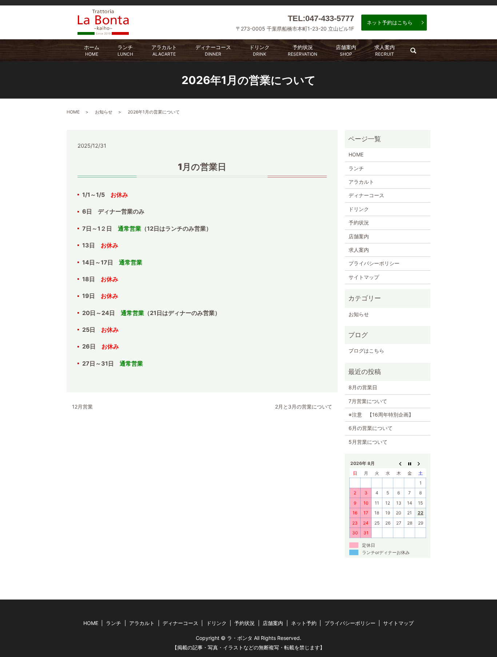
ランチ (125, 50)
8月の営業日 (363, 387)
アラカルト (164, 50)
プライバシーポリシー (374, 263)
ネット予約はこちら (390, 22)
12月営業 (82, 406)
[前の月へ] (398, 463)
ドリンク (259, 50)
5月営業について (368, 442)
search (417, 53)
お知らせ (103, 112)
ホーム (91, 50)
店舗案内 (346, 50)
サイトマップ (364, 277)
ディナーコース (213, 50)
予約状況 (302, 50)
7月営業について (368, 401)
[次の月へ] (420, 463)
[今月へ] (409, 463)
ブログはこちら (366, 350)
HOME (73, 112)
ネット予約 (304, 623)
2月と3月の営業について (303, 406)
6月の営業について (371, 428)
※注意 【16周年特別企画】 (381, 414)
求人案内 (384, 50)
